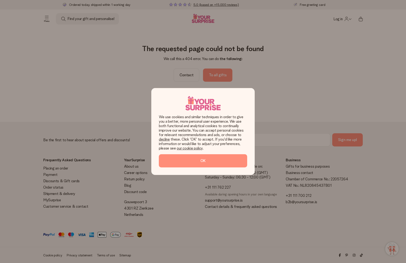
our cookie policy (190, 148)
